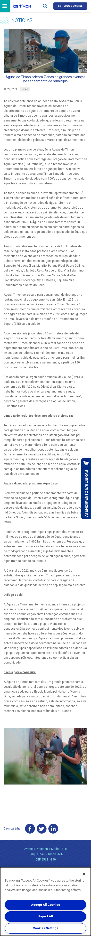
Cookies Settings (45, 928)
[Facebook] (30, 829)
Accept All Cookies (45, 904)
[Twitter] (42, 829)
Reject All (45, 916)
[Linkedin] (53, 829)
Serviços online (70, 6)
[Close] (84, 874)
